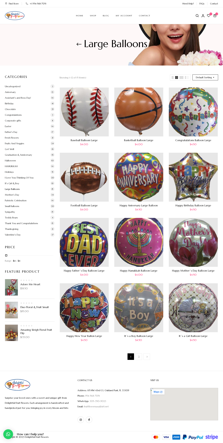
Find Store (14, 3)
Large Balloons (12, 189)
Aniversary (10, 92)
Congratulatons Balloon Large (193, 140)
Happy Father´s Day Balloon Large (84, 270)
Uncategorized (12, 86)
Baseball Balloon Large (84, 140)
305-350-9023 (98, 401)
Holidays (9, 171)
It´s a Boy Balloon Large (138, 336)
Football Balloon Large (84, 205)
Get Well (9, 149)
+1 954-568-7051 (38, 3)
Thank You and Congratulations (21, 223)
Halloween (10, 160)
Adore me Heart (30, 284)
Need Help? (188, 3)
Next (146, 356)
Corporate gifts (13, 120)
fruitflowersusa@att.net (96, 406)
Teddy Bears (11, 217)
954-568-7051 (92, 395)
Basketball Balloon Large (138, 140)
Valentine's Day (13, 234)
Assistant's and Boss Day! (18, 97)
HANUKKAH (11, 166)
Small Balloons (12, 206)
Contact (214, 3)
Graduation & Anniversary (18, 154)
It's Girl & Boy (12, 183)
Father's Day (11, 132)
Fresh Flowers (12, 137)
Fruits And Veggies (14, 143)
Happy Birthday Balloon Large (193, 205)
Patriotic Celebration (15, 200)
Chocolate (10, 109)
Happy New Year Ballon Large (84, 336)
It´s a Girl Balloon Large (193, 336)
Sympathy (10, 211)
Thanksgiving (11, 229)
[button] (215, 16)
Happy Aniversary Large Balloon (139, 205)
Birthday (9, 103)
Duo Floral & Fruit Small (34, 307)
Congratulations (13, 114)
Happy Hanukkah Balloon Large (138, 270)
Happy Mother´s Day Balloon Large (193, 270)
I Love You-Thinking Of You (19, 177)
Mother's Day (12, 194)
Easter (8, 126)
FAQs (201, 3)
